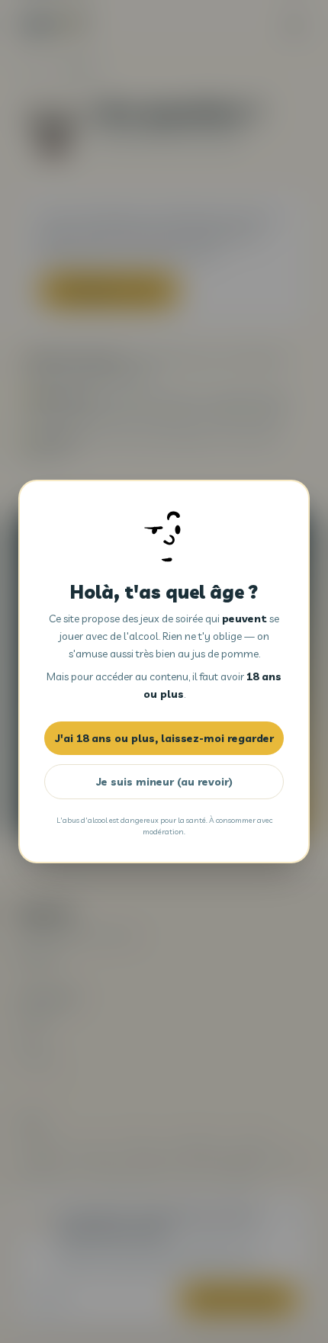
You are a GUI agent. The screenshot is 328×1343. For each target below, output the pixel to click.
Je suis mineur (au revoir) (164, 782)
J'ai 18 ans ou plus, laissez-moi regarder (164, 738)
